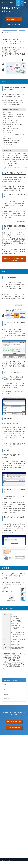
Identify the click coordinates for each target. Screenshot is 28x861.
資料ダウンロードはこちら (14, 722)
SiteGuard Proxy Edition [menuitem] (10, 680)
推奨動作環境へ (21, 222)
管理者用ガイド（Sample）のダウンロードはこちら (14, 259)
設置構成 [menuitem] (6, 694)
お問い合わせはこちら (14, 24)
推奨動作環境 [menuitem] (7, 699)
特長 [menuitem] (5, 685)
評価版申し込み (13, 3)
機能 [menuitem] (5, 689)
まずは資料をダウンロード (14, 19)
